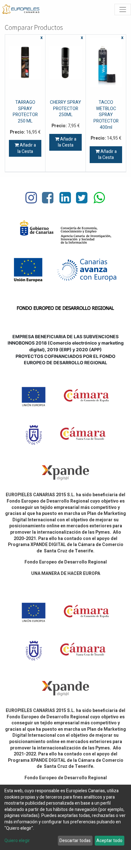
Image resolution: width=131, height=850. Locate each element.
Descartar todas (75, 840)
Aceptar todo (109, 840)
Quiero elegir (17, 841)
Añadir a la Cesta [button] (26, 148)
